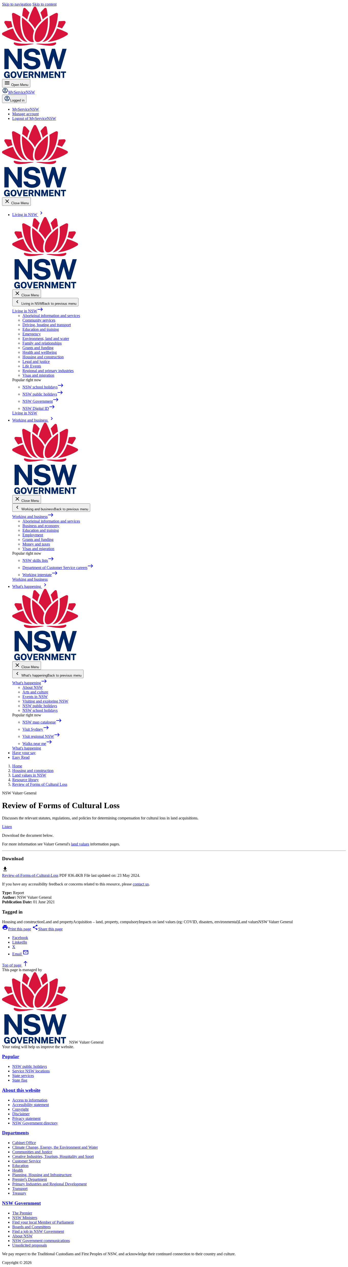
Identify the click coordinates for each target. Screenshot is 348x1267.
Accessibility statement (30, 1105)
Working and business (33, 516)
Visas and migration (38, 375)
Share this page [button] (47, 929)
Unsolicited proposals (29, 1245)
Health (17, 1170)
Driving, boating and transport (46, 325)
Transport (20, 1188)
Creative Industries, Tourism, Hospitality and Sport (53, 1156)
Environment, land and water (45, 338)
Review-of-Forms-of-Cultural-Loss (30, 875)
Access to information (29, 1100)
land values (80, 844)
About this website (21, 1090)
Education (20, 1165)
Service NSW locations (31, 1071)
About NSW (32, 687)
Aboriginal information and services (51, 315)
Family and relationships (42, 343)
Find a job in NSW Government (38, 1231)
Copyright (20, 1109)
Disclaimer (21, 1114)
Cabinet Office (24, 1143)
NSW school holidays (40, 710)
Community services (38, 320)
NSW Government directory (35, 1123)
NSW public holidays (39, 706)
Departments (15, 1132)
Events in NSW (35, 696)
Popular (10, 1056)
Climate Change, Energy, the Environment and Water (55, 1147)
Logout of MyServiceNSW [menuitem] (34, 118)
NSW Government (21, 1203)
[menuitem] (25, 109)
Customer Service (26, 1161)
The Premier (22, 1213)
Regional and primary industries (48, 371)
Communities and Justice (32, 1152)
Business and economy (40, 526)
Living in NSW (27, 311)
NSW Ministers (24, 1217)
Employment (32, 535)
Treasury (19, 1193)
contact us (141, 884)
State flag (19, 1080)
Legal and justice (36, 361)
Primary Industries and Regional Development (49, 1184)
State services (23, 1075)
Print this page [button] (16, 929)
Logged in (17, 100)
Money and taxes (36, 544)
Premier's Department (29, 1179)
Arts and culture (35, 692)
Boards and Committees (31, 1227)
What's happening (29, 683)
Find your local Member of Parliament (43, 1222)
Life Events (31, 366)
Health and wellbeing (39, 352)
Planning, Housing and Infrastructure (42, 1175)
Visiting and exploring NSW (45, 701)
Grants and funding (37, 348)
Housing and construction (43, 357)
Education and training (40, 329)
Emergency (31, 334)
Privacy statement (26, 1118)
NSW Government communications (41, 1240)
